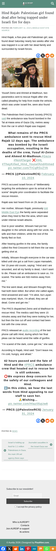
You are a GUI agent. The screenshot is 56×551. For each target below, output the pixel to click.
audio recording (31, 330)
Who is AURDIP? (21, 522)
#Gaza (46, 156)
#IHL (39, 160)
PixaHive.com (42, 542)
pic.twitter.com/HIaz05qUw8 (28, 403)
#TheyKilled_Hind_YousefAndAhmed (28, 164)
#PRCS (29, 364)
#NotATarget (22, 160)
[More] (52, 56)
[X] (43, 56)
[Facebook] (38, 56)
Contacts (25, 525)
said (4, 118)
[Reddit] (47, 56)
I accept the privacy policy (29, 507)
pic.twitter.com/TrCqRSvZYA (28, 167)
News (15, 431)
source (6, 30)
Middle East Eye (41, 28)
